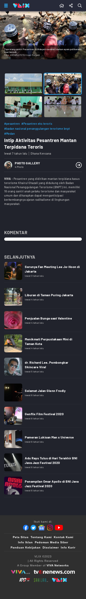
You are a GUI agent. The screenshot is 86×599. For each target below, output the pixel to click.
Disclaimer (51, 547)
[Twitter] (33, 527)
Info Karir (68, 547)
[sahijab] (41, 580)
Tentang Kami (41, 537)
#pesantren (12, 123)
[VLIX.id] (59, 580)
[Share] (71, 5)
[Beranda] (62, 5)
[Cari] (80, 5)
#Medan (9, 133)
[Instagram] (50, 527)
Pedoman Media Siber (51, 542)
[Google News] (41, 527)
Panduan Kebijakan (26, 547)
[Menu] (5, 5)
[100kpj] (24, 580)
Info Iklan (25, 542)
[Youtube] (59, 527)
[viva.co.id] (20, 572)
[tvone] (54, 572)
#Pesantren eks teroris (36, 123)
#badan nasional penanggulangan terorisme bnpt (37, 128)
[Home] (21, 5)
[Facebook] (26, 527)
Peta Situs (21, 537)
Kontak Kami (63, 537)
